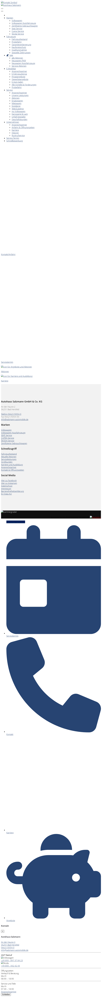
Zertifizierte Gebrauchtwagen (25, 25)
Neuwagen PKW (19, 60)
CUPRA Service (7, 438)
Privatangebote (18, 76)
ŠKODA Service (7, 440)
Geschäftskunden (19, 119)
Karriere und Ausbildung (12, 464)
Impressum (6, 488)
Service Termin (12, 138)
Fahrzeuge (11, 36)
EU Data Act (6, 493)
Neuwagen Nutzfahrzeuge (23, 63)
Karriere (15, 130)
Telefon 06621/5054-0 (11, 414)
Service (9, 90)
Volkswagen (17, 20)
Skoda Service (18, 33)
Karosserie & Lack (20, 114)
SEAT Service (6, 435)
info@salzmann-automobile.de (14, 419)
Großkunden (6, 462)
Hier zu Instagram (9, 483)
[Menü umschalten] (2, 11)
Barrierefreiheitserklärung (12, 491)
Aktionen (16, 98)
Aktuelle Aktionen (8, 456)
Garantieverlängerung (21, 44)
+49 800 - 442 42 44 (10, 965)
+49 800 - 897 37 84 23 (12, 960)
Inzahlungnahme (19, 50)
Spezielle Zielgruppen (21, 52)
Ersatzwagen (17, 100)
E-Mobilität (11, 68)
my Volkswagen (18, 111)
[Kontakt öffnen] (9, 2)
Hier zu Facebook (9, 480)
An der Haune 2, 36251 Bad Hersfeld (10, 943)
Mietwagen (16, 103)
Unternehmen (12, 122)
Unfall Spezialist (19, 116)
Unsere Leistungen (20, 95)
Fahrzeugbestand (19, 39)
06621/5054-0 (7, 947)
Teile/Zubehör (18, 108)
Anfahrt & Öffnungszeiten (23, 127)
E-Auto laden (17, 82)
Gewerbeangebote (20, 79)
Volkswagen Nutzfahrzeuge (24, 23)
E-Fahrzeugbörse (19, 74)
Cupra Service (18, 31)
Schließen (6, 995)
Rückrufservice (18, 135)
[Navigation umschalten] (2, 8)
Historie (15, 132)
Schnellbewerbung (14, 140)
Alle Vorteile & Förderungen (24, 84)
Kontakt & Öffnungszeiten (12, 470)
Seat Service (17, 28)
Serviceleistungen (8, 459)
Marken (9, 17)
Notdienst (16, 106)
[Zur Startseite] (11, 5)
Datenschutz (6, 485)
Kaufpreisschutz (19, 47)
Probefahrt (17, 41)
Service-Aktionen (19, 66)
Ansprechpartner (19, 71)
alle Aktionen (17, 58)
